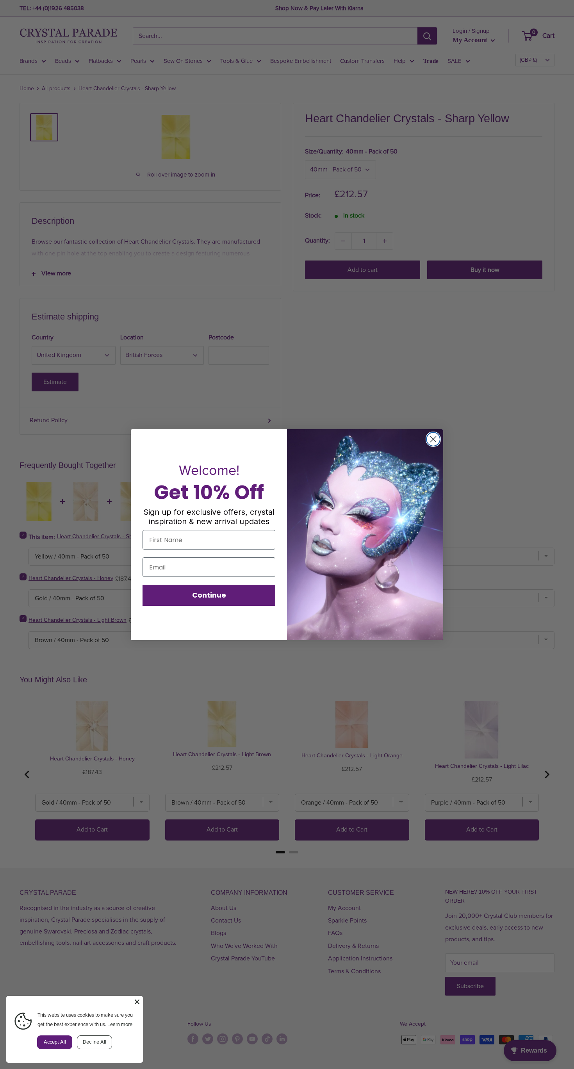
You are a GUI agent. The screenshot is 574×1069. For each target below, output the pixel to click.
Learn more (119, 1024)
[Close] (137, 1002)
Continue (209, 595)
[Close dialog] (433, 439)
